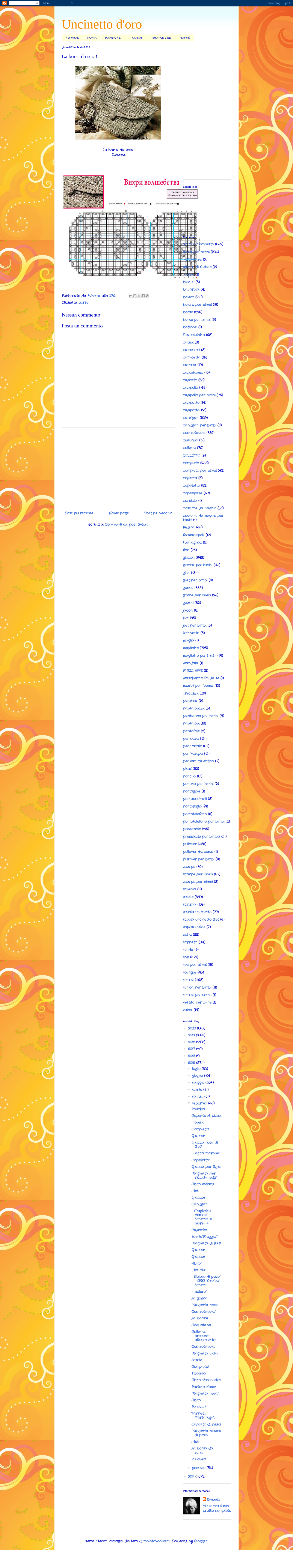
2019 (192, 1035)
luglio (197, 1068)
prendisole (192, 829)
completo (191, 463)
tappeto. (190, 942)
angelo (188, 274)
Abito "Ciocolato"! (206, 1379)
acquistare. (192, 259)
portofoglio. (192, 806)
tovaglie (189, 972)
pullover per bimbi (198, 859)
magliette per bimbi (199, 655)
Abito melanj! (203, 1184)
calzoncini (191, 349)
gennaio (199, 1467)
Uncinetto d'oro (102, 24)
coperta (190, 478)
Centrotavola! (204, 1311)
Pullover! (199, 1406)
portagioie (191, 791)
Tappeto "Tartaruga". (203, 1415)
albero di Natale (197, 266)
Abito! (197, 1263)
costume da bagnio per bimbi (203, 517)
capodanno (193, 372)
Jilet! (195, 1190)
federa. (189, 527)
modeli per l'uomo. (198, 685)
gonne (188, 587)
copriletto (191, 485)
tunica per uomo (197, 994)
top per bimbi (195, 964)
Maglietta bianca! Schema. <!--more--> (204, 1217)
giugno (198, 1075)
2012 (192, 1062)
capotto (190, 380)
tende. (188, 949)
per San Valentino (198, 761)
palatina (190, 700)
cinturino (190, 440)
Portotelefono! (204, 1386)
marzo (198, 1096)
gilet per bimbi (195, 580)
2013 (192, 1055)
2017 (192, 1048)
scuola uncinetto (197, 911)
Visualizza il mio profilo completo (217, 1508)
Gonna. (198, 1122)
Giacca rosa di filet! (205, 1144)
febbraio (200, 1103)
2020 (192, 1028)
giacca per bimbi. (198, 565)
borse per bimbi (196, 319)
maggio (198, 1082)
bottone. (190, 327)
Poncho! (198, 1109)
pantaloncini (193, 708)
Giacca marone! (206, 1153)
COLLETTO (191, 455)
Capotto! (199, 1229)
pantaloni (191, 723)
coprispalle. (192, 493)
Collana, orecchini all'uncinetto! (204, 1335)
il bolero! (199, 1373)
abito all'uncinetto (198, 244)
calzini (188, 342)
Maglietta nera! (205, 1304)
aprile (197, 1089)
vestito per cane (197, 1002)
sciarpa (189, 904)
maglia (188, 640)
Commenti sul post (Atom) (127, 524)
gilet (186, 572)
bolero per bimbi (197, 304)
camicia (189, 364)
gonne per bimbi (197, 595)
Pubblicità (184, 37)
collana (189, 447)
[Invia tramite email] (131, 296)
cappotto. (191, 410)
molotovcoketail (156, 1541)
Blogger (200, 1541)
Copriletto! (201, 1160)
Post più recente (79, 513)
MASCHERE (193, 670)
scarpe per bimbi (198, 874)
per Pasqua (193, 753)
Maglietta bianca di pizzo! (207, 1432)
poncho (189, 776)
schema (189, 889)
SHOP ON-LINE (161, 37)
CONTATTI (138, 37)
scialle (188, 896)
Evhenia (213, 1499)
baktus (188, 281)
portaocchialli (195, 798)
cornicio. (190, 500)
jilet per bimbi (194, 625)
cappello (190, 387)
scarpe (189, 866)
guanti (188, 602)
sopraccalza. (194, 926)
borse (83, 302)
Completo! (200, 1129)
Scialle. (197, 1360)
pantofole (191, 731)
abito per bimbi (196, 251)
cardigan (191, 417)
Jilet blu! (199, 1270)
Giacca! (198, 1135)
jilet (186, 617)
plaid (187, 768)
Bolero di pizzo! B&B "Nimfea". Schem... (206, 1280)
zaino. (187, 1009)
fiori (186, 550)
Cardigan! (200, 1204)
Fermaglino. (192, 542)
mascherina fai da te (201, 678)
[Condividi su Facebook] (143, 296)
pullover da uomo (198, 851)
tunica (188, 979)
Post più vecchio (158, 513)
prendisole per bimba (201, 836)
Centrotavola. (203, 1346)
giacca (189, 557)
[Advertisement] (118, 467)
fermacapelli (193, 535)
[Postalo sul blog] (135, 296)
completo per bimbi (200, 470)
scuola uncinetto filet (201, 919)
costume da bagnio (199, 508)
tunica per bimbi (197, 987)
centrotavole (194, 432)
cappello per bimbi (199, 395)
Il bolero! (199, 1291)
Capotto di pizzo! (206, 1115)
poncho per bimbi (198, 783)
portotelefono (195, 814)
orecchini (190, 693)
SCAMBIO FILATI (114, 37)
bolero (188, 297)
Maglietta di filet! (206, 1243)
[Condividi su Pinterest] (147, 296)
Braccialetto (194, 334)
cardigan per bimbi (199, 425)
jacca (188, 610)
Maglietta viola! (205, 1353)
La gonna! (200, 1298)
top (186, 957)
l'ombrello (191, 632)
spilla (187, 934)
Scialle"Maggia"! (204, 1236)
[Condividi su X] (139, 296)
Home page (72, 37)
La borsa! (200, 1318)
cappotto (191, 402)
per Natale (192, 746)
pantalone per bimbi (200, 715)
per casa (191, 738)
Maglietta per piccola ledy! (204, 1175)
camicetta (192, 357)
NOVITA (92, 37)
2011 (191, 1476)
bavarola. (191, 289)
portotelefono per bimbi (203, 821)
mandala (190, 663)
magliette (191, 647)
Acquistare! (201, 1325)
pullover (190, 844)
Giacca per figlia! (206, 1166)
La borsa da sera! (202, 1450)
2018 (192, 1042)
